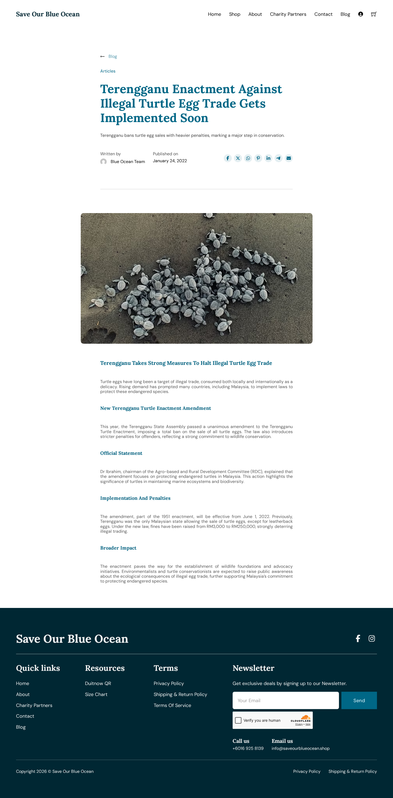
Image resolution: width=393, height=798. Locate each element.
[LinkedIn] (268, 158)
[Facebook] (228, 158)
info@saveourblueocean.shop (301, 748)
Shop (234, 14)
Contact (323, 14)
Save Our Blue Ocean (48, 14)
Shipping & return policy (180, 694)
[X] (238, 158)
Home (214, 14)
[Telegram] (279, 158)
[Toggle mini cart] (374, 14)
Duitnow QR (98, 683)
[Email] (289, 158)
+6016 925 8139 (248, 748)
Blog (345, 14)
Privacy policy (169, 683)
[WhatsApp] (248, 158)
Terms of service (172, 705)
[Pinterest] (258, 158)
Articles (107, 71)
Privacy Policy (307, 771)
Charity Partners (288, 14)
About (255, 14)
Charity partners (34, 705)
